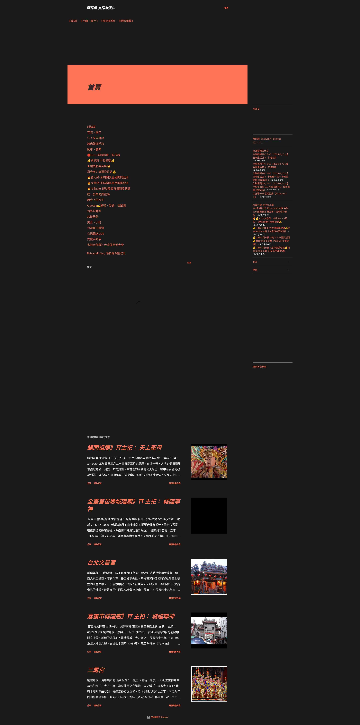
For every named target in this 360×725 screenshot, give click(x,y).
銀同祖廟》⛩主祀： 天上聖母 (124, 447)
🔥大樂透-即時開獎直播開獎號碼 (108, 183)
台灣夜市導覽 (95, 228)
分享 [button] (189, 262)
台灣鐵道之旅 (95, 233)
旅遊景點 (92, 217)
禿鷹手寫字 (94, 239)
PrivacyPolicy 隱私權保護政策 (106, 253)
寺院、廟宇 (94, 132)
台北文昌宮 (101, 562)
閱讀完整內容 (175, 483)
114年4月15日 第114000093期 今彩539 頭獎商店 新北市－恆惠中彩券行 (270, 211)
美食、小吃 (94, 222)
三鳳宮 (95, 670)
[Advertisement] (152, 45)
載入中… (258, 142)
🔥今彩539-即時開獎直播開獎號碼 (108, 188)
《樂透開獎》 (125, 21)
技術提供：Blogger (159, 717)
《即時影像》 (108, 21)
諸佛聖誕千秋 (95, 144)
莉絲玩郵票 (94, 211)
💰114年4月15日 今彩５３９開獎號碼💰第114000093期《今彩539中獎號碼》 (271, 241)
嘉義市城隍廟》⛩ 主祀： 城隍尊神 (130, 616)
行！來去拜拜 (95, 138)
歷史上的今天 (95, 200)
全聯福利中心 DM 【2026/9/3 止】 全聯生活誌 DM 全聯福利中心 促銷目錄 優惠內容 (271, 187)
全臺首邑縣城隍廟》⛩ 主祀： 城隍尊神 (133, 505)
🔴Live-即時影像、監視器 (103, 155)
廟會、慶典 (94, 149)
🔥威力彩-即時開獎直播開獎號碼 (108, 177)
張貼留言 (98, 483)
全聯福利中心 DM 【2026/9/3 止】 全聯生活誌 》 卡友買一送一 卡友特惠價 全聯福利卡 (271, 176)
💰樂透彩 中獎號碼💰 (101, 160)
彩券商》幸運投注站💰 (101, 172)
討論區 (91, 127)
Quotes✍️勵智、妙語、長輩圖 (106, 205)
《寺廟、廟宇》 (89, 21)
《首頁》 (73, 21)
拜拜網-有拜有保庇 (101, 7)
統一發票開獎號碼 (98, 194)
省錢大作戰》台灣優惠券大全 (105, 245)
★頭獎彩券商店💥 (99, 166)
